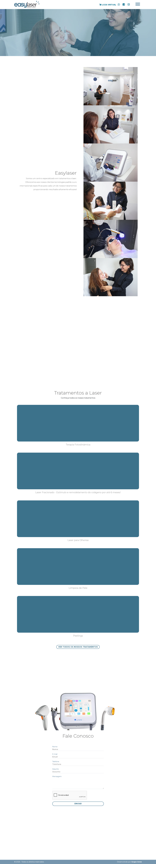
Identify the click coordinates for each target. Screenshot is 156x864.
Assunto (55, 769)
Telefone (55, 762)
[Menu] (138, 4)
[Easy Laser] (26, 4)
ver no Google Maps (78, 839)
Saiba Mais (68, 372)
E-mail (54, 754)
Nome (54, 747)
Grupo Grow (136, 862)
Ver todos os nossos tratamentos (78, 647)
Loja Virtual (108, 5)
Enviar (78, 804)
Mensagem (57, 776)
